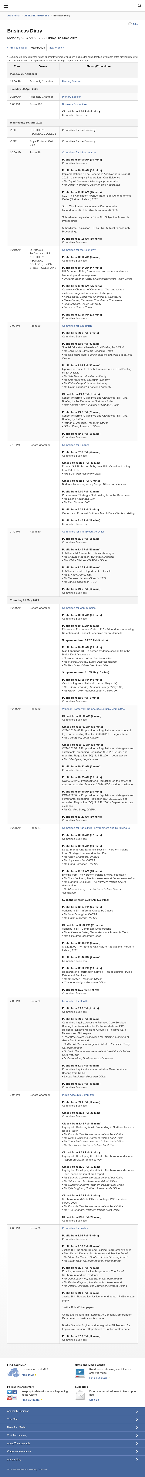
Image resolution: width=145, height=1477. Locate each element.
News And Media (16, 1427)
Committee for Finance (75, 445)
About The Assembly (18, 1443)
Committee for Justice (75, 1228)
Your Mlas (12, 1419)
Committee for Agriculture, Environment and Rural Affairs (96, 827)
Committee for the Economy (79, 249)
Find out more (98, 1377)
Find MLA (28, 1374)
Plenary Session (71, 81)
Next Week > (56, 47)
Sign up (94, 1399)
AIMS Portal (13, 15)
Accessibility (14, 1459)
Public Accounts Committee (78, 1094)
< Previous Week (17, 47)
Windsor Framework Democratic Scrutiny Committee (93, 709)
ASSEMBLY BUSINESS (36, 15)
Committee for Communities (79, 608)
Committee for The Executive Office (83, 531)
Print (135, 24)
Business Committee (74, 104)
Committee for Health (75, 1001)
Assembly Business (18, 1411)
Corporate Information (19, 1451)
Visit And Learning (17, 1435)
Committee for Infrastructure (79, 152)
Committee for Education (77, 325)
